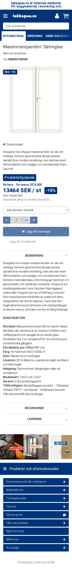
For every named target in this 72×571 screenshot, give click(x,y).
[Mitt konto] (57, 16)
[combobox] (36, 26)
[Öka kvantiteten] (33, 220)
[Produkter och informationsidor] (6, 16)
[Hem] (24, 16)
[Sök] (65, 26)
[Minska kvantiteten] (6, 220)
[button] (14, 53)
